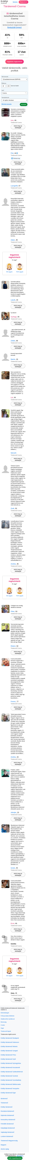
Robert (13, 646)
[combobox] (14, 93)
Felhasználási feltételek (7, 1016)
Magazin (3, 1145)
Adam (13, 240)
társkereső (4, 1098)
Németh (13, 453)
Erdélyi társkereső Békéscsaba (11, 1084)
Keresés (23, 104)
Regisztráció (23, 2)
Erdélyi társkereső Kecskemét (10, 1067)
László (13, 300)
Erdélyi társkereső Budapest (10, 1038)
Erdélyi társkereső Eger (8, 1093)
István (13, 868)
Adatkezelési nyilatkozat (8, 1019)
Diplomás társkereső (7, 1115)
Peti (12, 153)
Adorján (13, 812)
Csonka (13, 944)
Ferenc (13, 701)
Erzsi (12, 923)
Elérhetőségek (5, 1012)
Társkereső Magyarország (9, 1140)
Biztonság (3, 1022)
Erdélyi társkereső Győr (8, 1059)
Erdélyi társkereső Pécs (8, 1055)
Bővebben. (20, 1156)
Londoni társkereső (7, 1136)
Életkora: (4, 83)
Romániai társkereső (7, 1111)
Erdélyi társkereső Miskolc (9, 1046)
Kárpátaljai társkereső (8, 1128)
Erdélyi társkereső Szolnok (9, 1076)
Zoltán (13, 341)
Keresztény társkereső (8, 1119)
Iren (12, 120)
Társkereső (4, 1103)
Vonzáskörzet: (5, 97)
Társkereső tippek (6, 1031)
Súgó (2, 1028)
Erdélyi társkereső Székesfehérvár (12, 1072)
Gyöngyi (14, 317)
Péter (13, 611)
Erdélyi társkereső (6, 1107)
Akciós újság (5, 1149)
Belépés (15, 2)
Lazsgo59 (14, 186)
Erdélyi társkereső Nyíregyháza (11, 1063)
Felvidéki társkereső (7, 1124)
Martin (13, 359)
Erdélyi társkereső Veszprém (10, 1088)
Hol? (3, 90)
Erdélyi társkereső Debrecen (10, 1042)
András (13, 564)
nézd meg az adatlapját (18, 126)
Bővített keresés (7, 104)
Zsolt (12, 508)
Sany (12, 993)
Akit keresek (5, 76)
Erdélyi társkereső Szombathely (11, 1080)
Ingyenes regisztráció (14, 61)
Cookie (3, 1025)
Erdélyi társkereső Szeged (9, 1051)
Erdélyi (4, 2)
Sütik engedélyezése (15, 1158)
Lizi (12, 397)
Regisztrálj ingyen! (14, 27)
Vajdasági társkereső (7, 1132)
